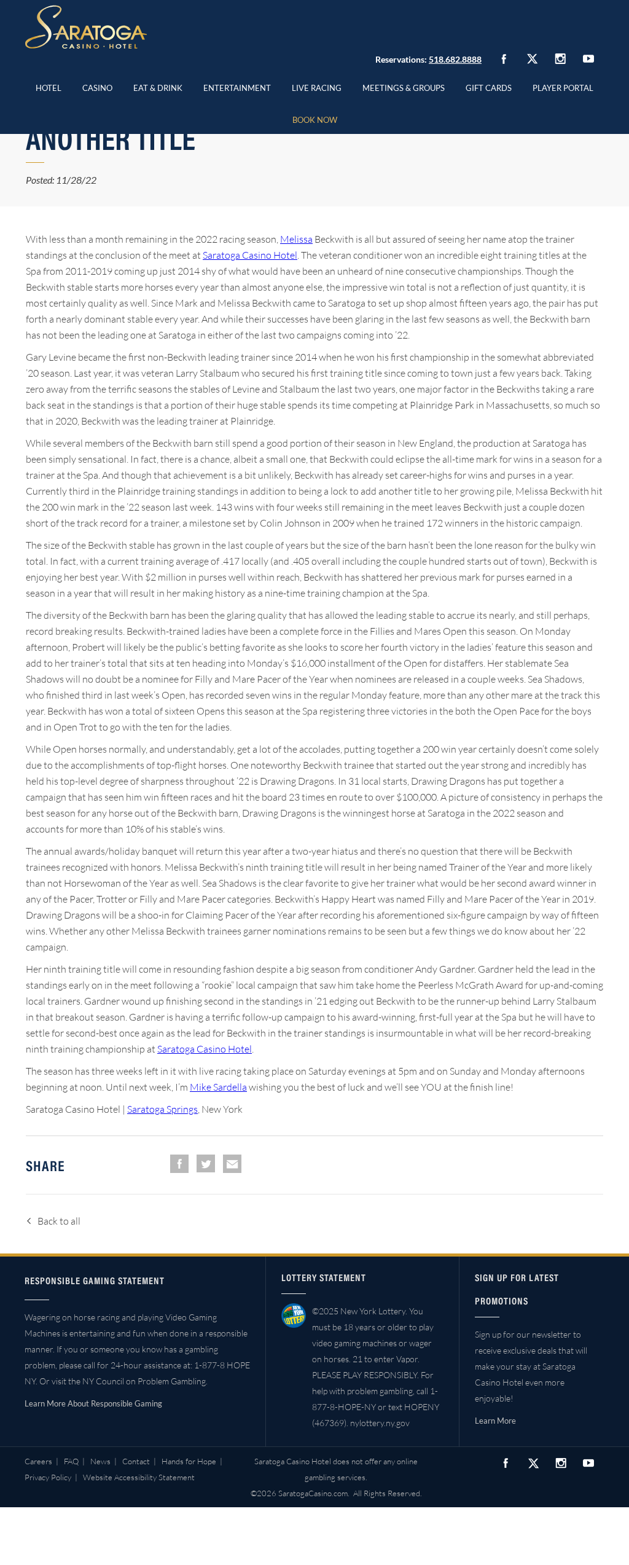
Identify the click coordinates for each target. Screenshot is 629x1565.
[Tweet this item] (206, 1163)
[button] (97, 86)
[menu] (97, 86)
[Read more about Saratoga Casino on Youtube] (588, 58)
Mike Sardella (218, 1087)
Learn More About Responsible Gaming (93, 1403)
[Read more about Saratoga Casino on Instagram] (560, 58)
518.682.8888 (455, 59)
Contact (136, 1461)
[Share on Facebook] (179, 1164)
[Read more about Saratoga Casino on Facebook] (504, 59)
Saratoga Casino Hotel (250, 255)
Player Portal (563, 88)
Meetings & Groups (403, 88)
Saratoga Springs (162, 1109)
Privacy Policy (48, 1477)
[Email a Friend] (232, 1164)
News (100, 1461)
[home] (86, 27)
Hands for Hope (189, 1461)
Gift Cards (489, 88)
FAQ (71, 1461)
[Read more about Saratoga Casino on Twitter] (532, 59)
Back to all (58, 1221)
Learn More (495, 1421)
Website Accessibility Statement (139, 1477)
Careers (38, 1461)
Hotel (48, 88)
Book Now (314, 120)
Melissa (296, 239)
